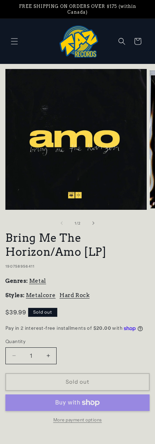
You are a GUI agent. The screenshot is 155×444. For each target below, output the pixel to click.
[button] (14, 41)
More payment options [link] (77, 419)
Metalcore (41, 295)
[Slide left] (62, 223)
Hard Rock (74, 295)
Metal (37, 281)
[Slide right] (93, 223)
